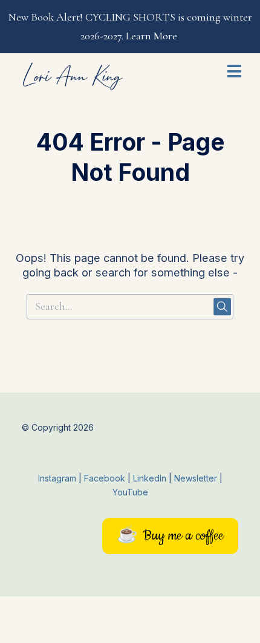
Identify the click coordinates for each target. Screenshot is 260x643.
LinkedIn (151, 478)
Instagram (57, 478)
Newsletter (196, 478)
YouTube (130, 492)
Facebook (106, 478)
